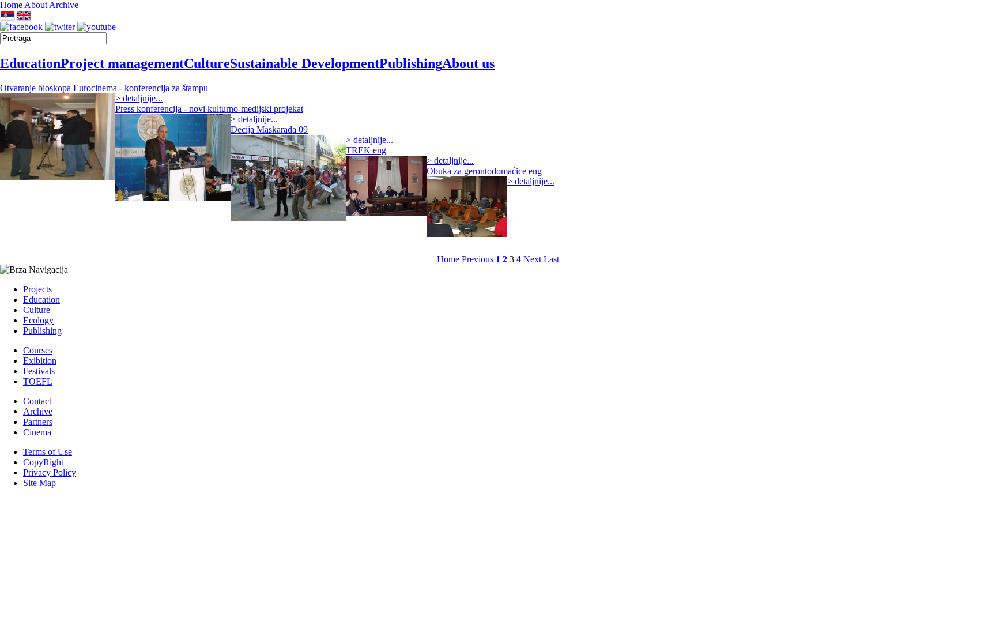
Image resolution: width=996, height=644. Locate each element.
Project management (122, 63)
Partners (37, 422)
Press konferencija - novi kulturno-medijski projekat (209, 109)
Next (532, 259)
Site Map (39, 483)
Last (551, 259)
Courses (37, 350)
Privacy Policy (49, 472)
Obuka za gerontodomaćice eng (484, 171)
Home (11, 5)
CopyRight (43, 462)
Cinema (37, 432)
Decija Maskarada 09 (269, 129)
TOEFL (37, 381)
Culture (207, 63)
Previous (477, 259)
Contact (37, 401)
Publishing (410, 63)
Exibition (39, 361)
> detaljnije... (139, 98)
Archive (63, 5)
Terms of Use (47, 452)
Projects (37, 289)
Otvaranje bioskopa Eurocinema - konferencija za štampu (104, 88)
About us (468, 63)
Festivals (39, 371)
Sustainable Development (304, 63)
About (35, 5)
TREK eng (366, 150)
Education (30, 63)
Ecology (38, 320)
